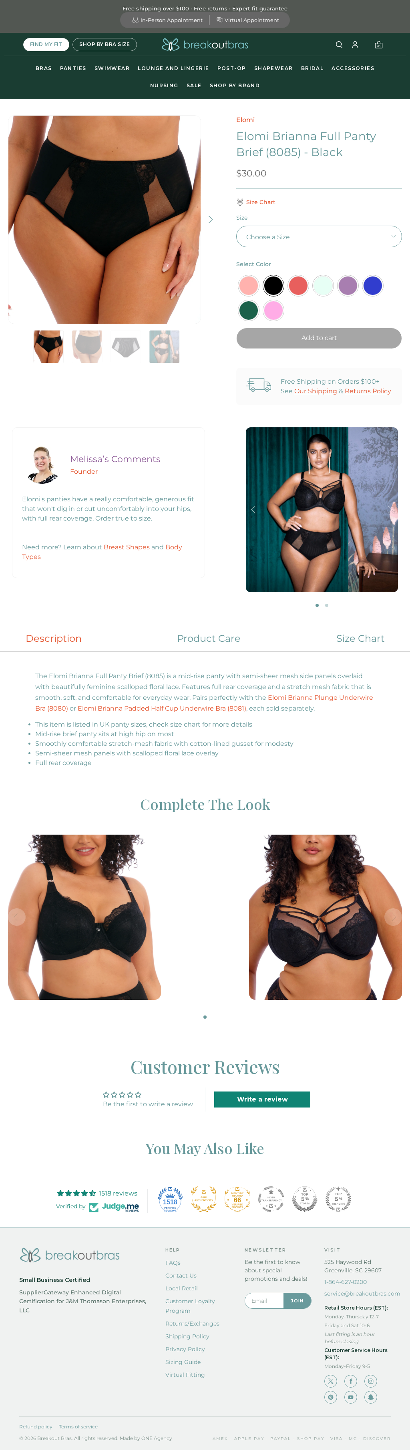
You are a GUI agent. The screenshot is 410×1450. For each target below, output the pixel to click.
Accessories (353, 68)
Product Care (209, 638)
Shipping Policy (187, 1336)
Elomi (245, 120)
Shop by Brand (235, 85)
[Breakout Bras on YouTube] (350, 1397)
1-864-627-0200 (345, 1282)
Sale (194, 85)
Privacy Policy (185, 1349)
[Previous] (254, 510)
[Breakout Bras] (205, 45)
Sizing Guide (183, 1362)
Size (241, 217)
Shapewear (273, 68)
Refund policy (35, 1427)
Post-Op (231, 68)
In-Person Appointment (172, 20)
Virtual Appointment (252, 20)
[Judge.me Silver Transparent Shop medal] (271, 1199)
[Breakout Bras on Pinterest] (330, 1397)
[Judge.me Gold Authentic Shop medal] (204, 1199)
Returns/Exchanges (192, 1323)
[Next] (210, 219)
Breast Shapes (127, 547)
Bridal (312, 68)
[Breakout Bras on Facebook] (350, 1381)
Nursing (164, 85)
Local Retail (181, 1288)
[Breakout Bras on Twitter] (330, 1381)
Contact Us (181, 1275)
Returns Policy (368, 391)
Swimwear (112, 68)
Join (297, 1301)
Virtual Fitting (185, 1374)
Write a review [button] (262, 1099)
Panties (73, 68)
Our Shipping (315, 391)
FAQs (173, 1262)
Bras (44, 68)
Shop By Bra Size (104, 44)
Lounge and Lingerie (173, 68)
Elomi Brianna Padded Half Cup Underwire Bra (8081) (162, 708)
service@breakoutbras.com (362, 1293)
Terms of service (78, 1427)
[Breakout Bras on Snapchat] (370, 1397)
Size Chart (360, 638)
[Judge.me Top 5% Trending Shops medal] (338, 1199)
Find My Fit (46, 44)
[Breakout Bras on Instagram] (370, 1381)
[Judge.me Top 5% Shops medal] (305, 1199)
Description (54, 638)
